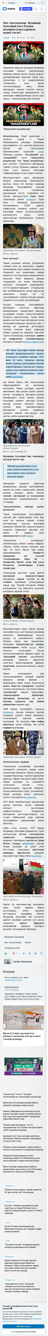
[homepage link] (9, 9)
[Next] (43, 1038)
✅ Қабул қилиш (23, 1326)
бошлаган (36, 867)
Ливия (28, 954)
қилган (32, 659)
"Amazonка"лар (12, 960)
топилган (31, 211)
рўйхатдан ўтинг (13, 992)
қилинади (18, 388)
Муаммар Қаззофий (14, 949)
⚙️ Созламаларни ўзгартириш (23, 1332)
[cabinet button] (41, 9)
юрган (30, 548)
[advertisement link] (25, 8)
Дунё (6, 49)
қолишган (31, 809)
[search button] (35, 9)
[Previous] (3, 1038)
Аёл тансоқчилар (12, 954)
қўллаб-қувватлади (33, 353)
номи (40, 163)
